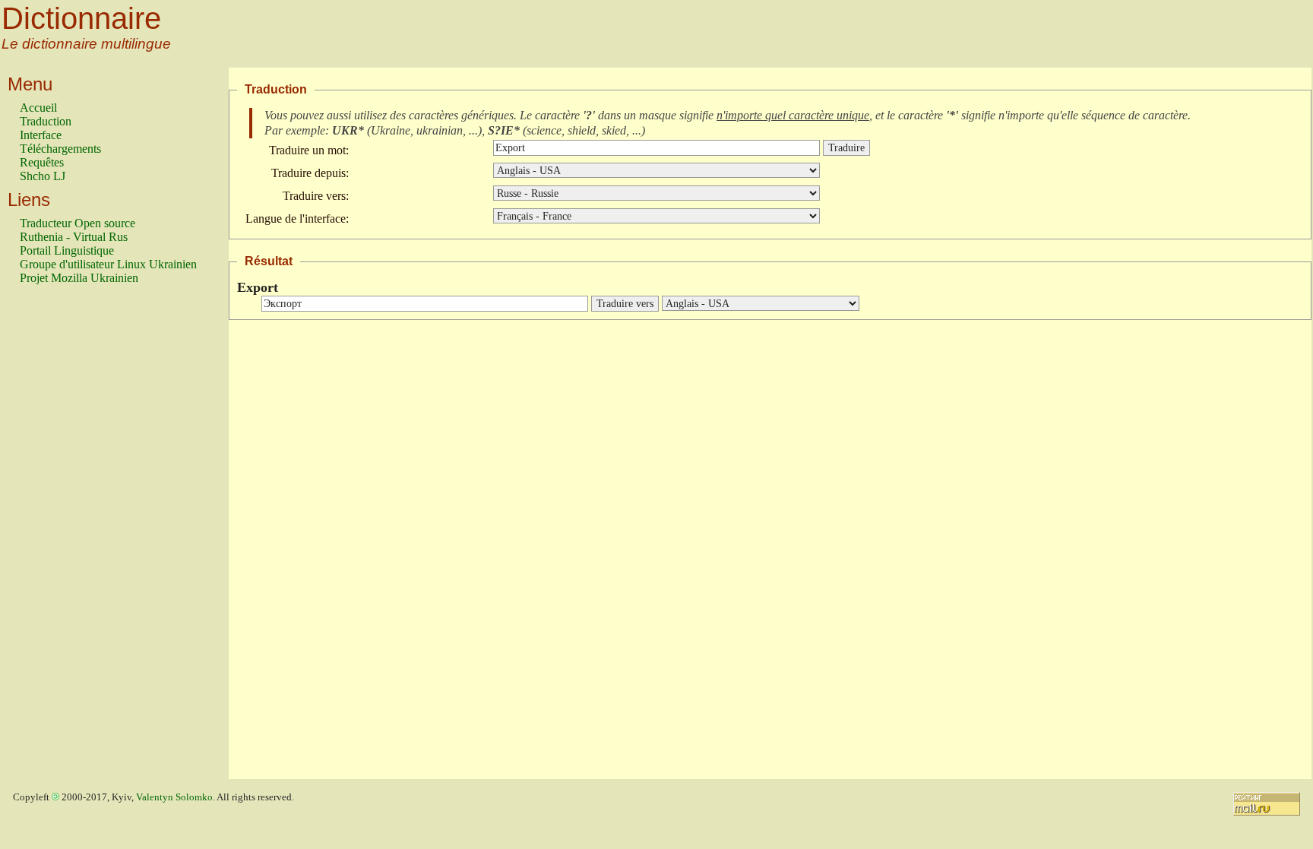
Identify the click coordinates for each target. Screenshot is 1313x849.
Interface (41, 134)
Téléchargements (60, 148)
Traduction (45, 121)
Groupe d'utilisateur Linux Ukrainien (108, 264)
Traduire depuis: (310, 172)
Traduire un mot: (309, 150)
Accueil (38, 107)
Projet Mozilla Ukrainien (79, 277)
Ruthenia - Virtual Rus (74, 236)
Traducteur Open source (77, 223)
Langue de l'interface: (297, 218)
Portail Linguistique (67, 250)
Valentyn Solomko (174, 797)
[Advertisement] (80, 539)
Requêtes (42, 162)
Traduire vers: (316, 195)
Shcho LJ (42, 175)
